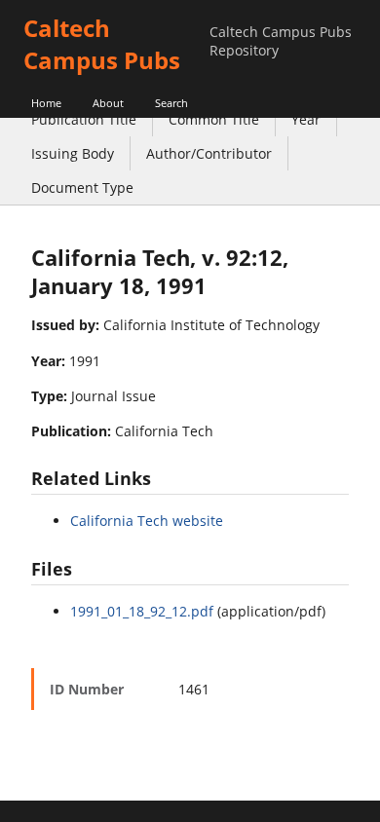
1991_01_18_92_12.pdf (141, 611)
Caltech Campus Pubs (101, 44)
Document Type (82, 187)
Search (171, 102)
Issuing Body (72, 153)
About (108, 102)
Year (306, 119)
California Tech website (146, 520)
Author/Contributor (209, 153)
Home (46, 102)
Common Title (214, 119)
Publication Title (83, 119)
